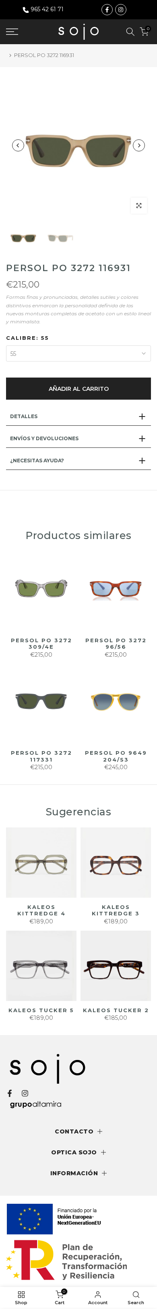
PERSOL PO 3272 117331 (41, 756)
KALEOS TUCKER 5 (41, 1010)
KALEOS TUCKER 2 (116, 1010)
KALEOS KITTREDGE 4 (41, 910)
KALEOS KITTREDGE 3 (116, 910)
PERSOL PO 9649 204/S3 (116, 756)
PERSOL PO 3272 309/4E (41, 643)
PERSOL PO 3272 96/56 (116, 643)
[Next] (139, 145)
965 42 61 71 (47, 9)
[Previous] (18, 145)
